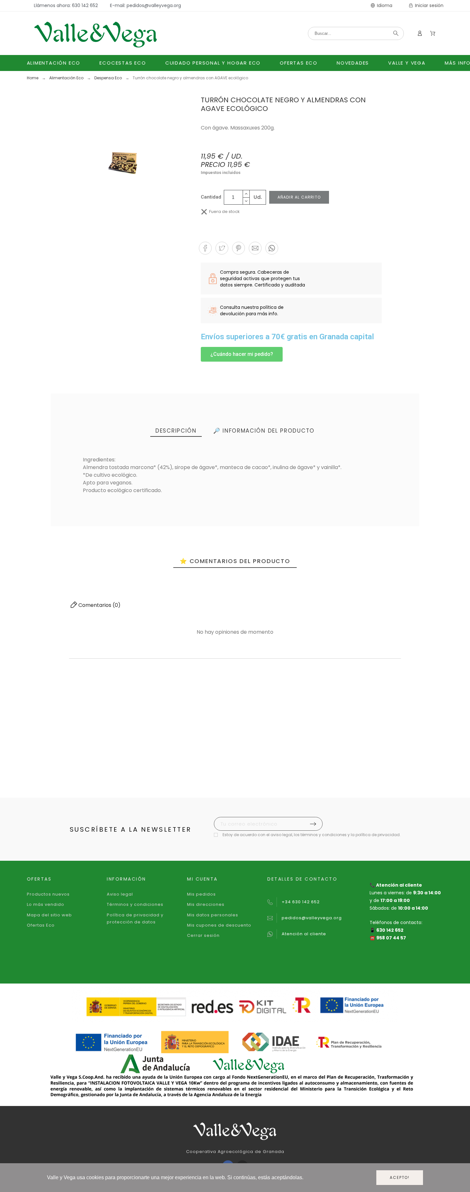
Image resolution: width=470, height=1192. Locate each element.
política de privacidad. (378, 834)
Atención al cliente (304, 934)
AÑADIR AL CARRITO (299, 197)
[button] (205, 248)
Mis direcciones (205, 904)
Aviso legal (120, 894)
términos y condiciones (324, 834)
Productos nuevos (48, 894)
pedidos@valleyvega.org (312, 918)
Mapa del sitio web (49, 915)
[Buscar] (396, 33)
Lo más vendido (45, 904)
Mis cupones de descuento (219, 925)
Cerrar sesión (203, 935)
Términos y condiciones (135, 904)
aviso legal (281, 834)
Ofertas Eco (41, 925)
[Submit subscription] (313, 824)
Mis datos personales (212, 915)
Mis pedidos (201, 894)
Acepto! (400, 1177)
